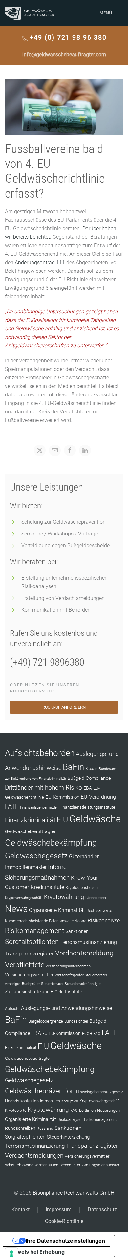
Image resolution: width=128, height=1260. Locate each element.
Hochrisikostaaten (22, 1100)
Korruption (69, 1101)
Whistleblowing (19, 1165)
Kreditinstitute (47, 887)
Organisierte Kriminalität (57, 910)
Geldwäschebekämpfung (51, 842)
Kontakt (20, 1209)
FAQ (96, 1033)
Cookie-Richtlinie (64, 1221)
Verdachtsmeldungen (34, 1155)
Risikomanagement (34, 930)
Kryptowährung (64, 896)
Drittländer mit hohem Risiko (43, 787)
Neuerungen (108, 1110)
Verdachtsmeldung (84, 953)
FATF (12, 806)
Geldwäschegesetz (36, 855)
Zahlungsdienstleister (100, 1165)
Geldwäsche (95, 819)
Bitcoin (91, 768)
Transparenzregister (29, 953)
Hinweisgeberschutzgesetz (99, 1092)
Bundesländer (76, 1021)
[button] (111, 13)
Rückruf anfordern (64, 707)
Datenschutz (102, 1209)
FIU (62, 819)
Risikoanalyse (104, 921)
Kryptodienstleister (82, 887)
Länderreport (95, 898)
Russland (45, 1128)
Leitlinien (87, 1110)
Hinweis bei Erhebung (36, 1252)
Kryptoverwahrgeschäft (24, 898)
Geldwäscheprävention (40, 1091)
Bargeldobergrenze (45, 1021)
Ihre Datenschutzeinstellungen (65, 1240)
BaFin (73, 767)
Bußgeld (76, 778)
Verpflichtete (24, 965)
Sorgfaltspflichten (32, 942)
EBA (87, 788)
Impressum (59, 1209)
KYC (74, 1110)
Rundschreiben (20, 1128)
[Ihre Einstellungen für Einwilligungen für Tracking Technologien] (11, 1254)
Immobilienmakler (26, 867)
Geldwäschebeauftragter (30, 831)
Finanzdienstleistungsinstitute (87, 807)
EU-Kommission (62, 797)
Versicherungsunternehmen (68, 966)
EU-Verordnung (98, 797)
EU (44, 1033)
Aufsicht (12, 1008)
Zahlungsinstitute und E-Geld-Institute (43, 991)
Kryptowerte (15, 1110)
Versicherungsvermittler (29, 974)
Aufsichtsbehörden (40, 753)
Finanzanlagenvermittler (39, 807)
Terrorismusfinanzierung (88, 942)
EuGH (87, 1033)
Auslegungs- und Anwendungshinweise (66, 1008)
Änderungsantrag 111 (40, 262)
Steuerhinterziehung (68, 1137)
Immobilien (50, 1101)
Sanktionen (77, 931)
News (16, 908)
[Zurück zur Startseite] (29, 13)
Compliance (98, 778)
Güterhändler (84, 856)
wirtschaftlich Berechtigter (57, 1165)
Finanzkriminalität (30, 820)
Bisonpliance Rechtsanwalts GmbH (73, 1193)
